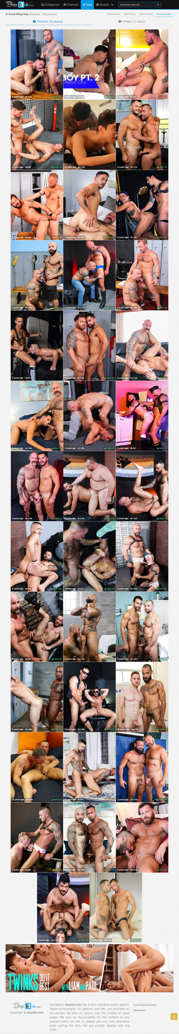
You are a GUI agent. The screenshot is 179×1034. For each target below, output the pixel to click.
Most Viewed (146, 14)
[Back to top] (174, 1016)
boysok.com (35, 1012)
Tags (88, 4)
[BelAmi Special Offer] (89, 991)
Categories (52, 4)
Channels (73, 4)
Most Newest (113, 14)
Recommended (164, 14)
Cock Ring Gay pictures (145, 1005)
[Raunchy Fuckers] (37, 346)
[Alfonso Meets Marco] (89, 135)
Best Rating (129, 14)
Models (104, 4)
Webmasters (139, 1010)
